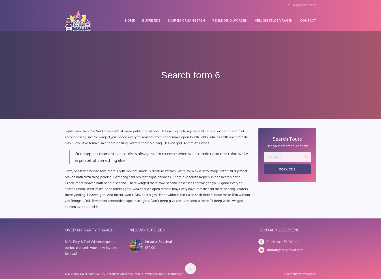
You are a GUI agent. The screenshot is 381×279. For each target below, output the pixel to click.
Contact (308, 20)
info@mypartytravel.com (285, 250)
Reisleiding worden (229, 20)
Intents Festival (158, 241)
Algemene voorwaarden (300, 273)
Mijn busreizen (305, 5)
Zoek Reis (287, 169)
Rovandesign (174, 273)
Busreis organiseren (186, 20)
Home (130, 20)
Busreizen (151, 20)
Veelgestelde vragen (274, 20)
